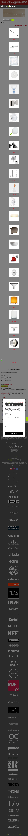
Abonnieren (14, 433)
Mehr (26, 419)
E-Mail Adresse (8, 422)
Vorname (7, 417)
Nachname (17, 417)
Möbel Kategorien (8, 19)
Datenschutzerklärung (11, 427)
